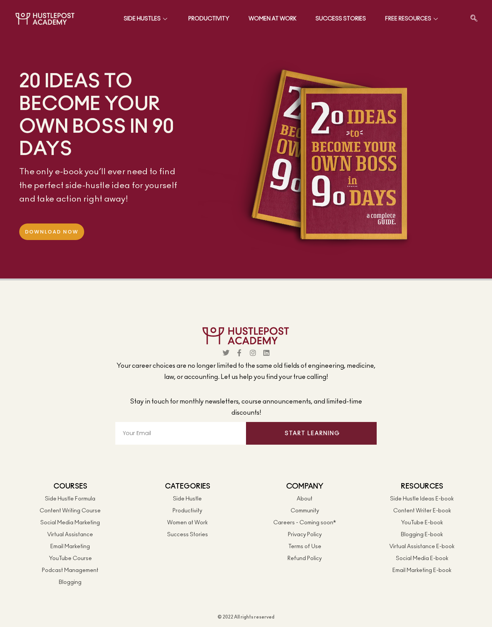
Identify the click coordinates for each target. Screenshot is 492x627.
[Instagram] (252, 352)
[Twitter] (226, 352)
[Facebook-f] (239, 352)
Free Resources (408, 19)
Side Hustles (142, 19)
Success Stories (341, 19)
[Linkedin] (266, 352)
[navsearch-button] (474, 19)
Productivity (208, 19)
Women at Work (272, 19)
